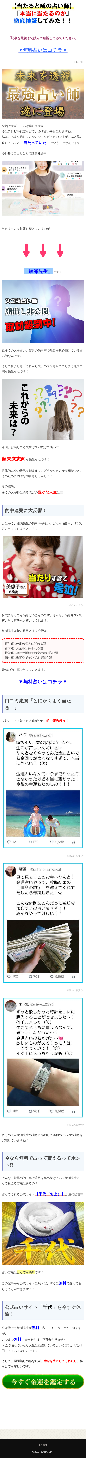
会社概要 (43, 1445)
